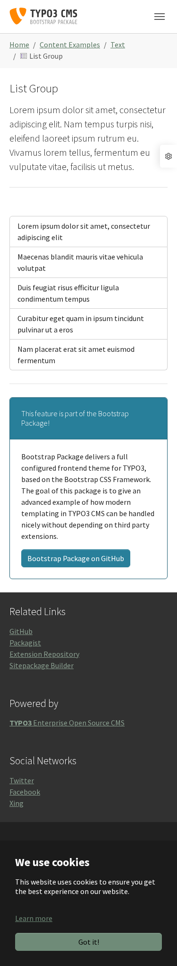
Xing (16, 803)
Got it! (88, 942)
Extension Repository (44, 654)
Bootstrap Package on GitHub (75, 558)
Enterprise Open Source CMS (67, 722)
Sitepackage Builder (41, 665)
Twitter (21, 780)
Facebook (24, 791)
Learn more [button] (33, 918)
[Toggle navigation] (160, 17)
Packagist (25, 642)
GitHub (21, 631)
